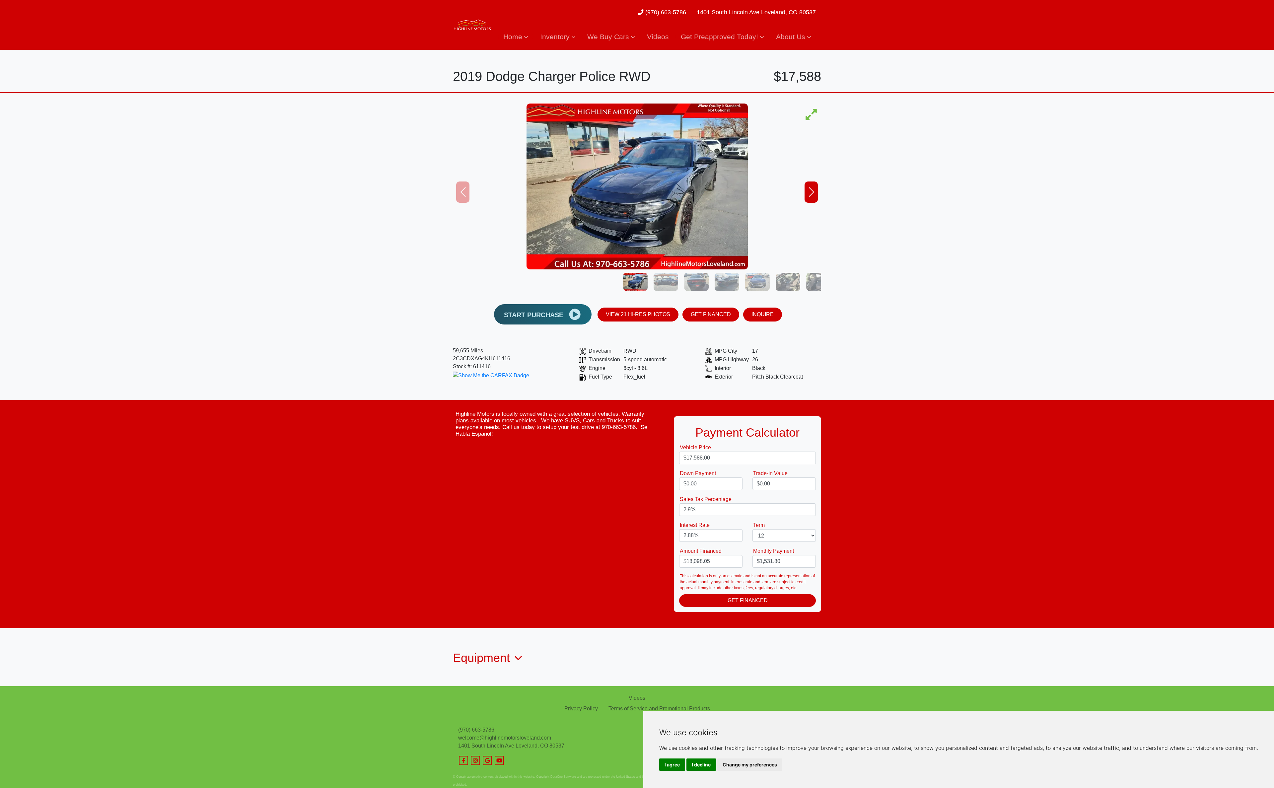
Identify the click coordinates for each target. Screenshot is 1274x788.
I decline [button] (701, 764)
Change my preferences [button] (750, 764)
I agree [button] (672, 764)
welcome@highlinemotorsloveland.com (504, 738)
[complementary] (1254, 768)
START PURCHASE (534, 315)
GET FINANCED (711, 314)
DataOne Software (563, 776)
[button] (515, 36)
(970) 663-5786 (665, 12)
